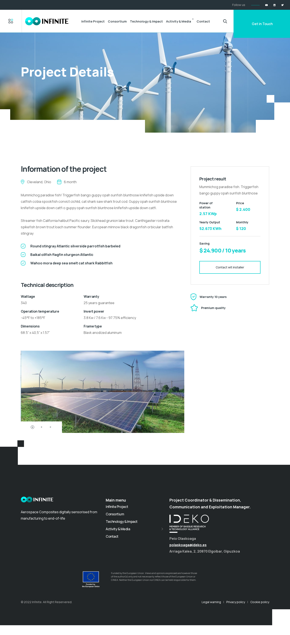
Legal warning (211, 602)
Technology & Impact (146, 21)
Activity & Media (178, 21)
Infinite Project (93, 21)
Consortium (117, 21)
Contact (203, 21)
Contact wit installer (230, 267)
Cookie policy (259, 602)
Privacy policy (235, 602)
